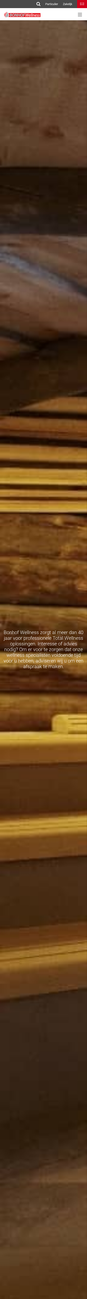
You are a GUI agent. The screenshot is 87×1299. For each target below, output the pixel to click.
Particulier (51, 4)
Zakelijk (67, 4)
